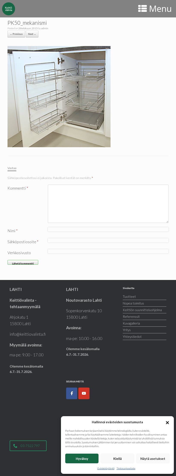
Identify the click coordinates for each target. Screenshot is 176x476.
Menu (160, 8)
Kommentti (18, 188)
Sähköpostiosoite (23, 241)
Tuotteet (129, 296)
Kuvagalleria (131, 323)
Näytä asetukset (152, 459)
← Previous (16, 33)
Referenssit (131, 316)
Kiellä (117, 459)
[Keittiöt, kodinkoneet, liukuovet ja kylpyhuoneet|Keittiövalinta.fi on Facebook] (71, 393)
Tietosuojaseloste (126, 468)
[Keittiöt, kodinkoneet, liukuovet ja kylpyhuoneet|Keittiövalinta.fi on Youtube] (84, 393)
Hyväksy (82, 459)
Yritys (127, 330)
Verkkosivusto (19, 252)
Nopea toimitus (133, 303)
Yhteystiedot (132, 336)
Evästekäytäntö (105, 468)
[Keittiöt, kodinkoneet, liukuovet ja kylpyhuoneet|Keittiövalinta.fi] (8, 8)
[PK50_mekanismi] (59, 96)
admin (44, 28)
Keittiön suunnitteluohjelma (142, 310)
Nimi (13, 230)
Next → (32, 33)
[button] (167, 422)
